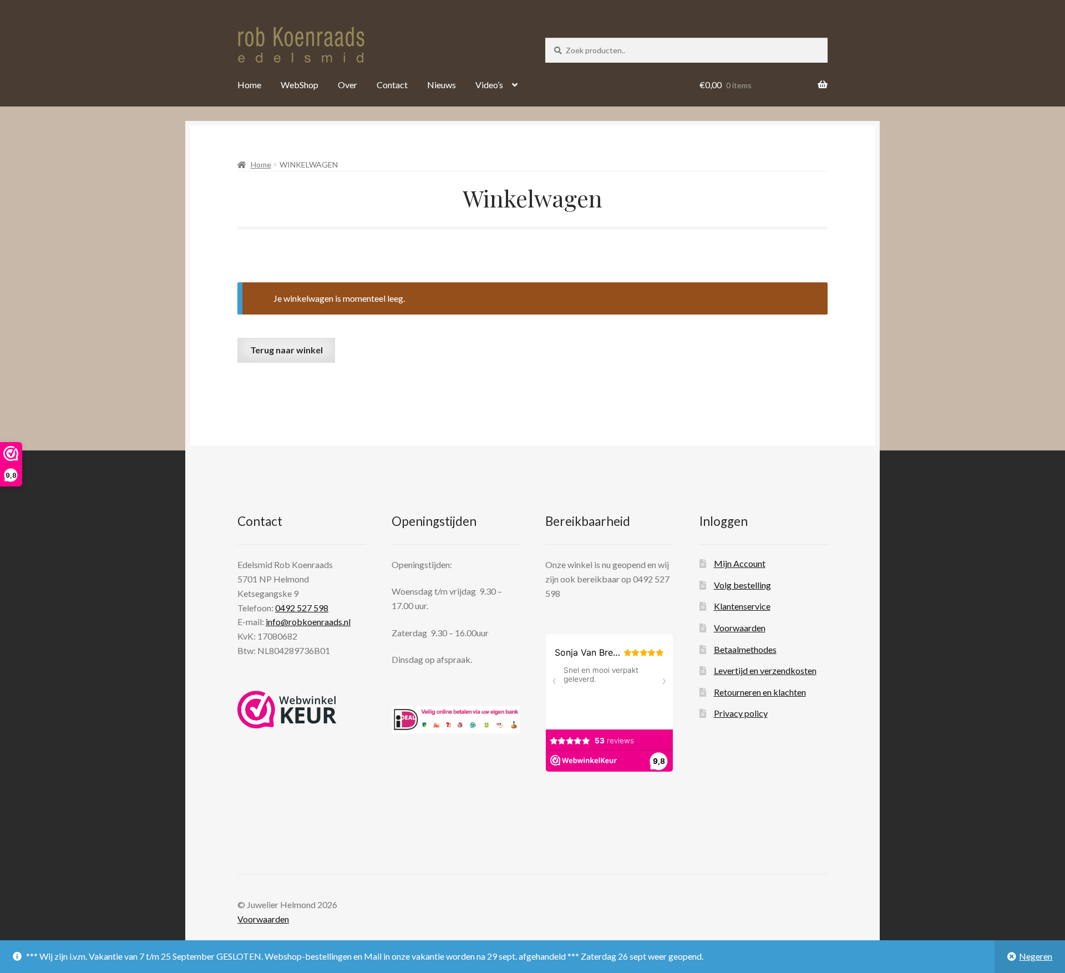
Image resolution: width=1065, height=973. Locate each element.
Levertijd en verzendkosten (765, 670)
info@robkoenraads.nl (308, 621)
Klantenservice (742, 606)
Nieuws (441, 84)
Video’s (489, 84)
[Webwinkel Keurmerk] (287, 709)
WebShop (299, 84)
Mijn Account (739, 563)
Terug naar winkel (286, 349)
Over (347, 84)
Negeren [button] (1035, 956)
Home (249, 84)
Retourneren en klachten (760, 692)
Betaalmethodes (745, 649)
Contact (392, 84)
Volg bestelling (742, 585)
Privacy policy (741, 713)
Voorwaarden (739, 627)
